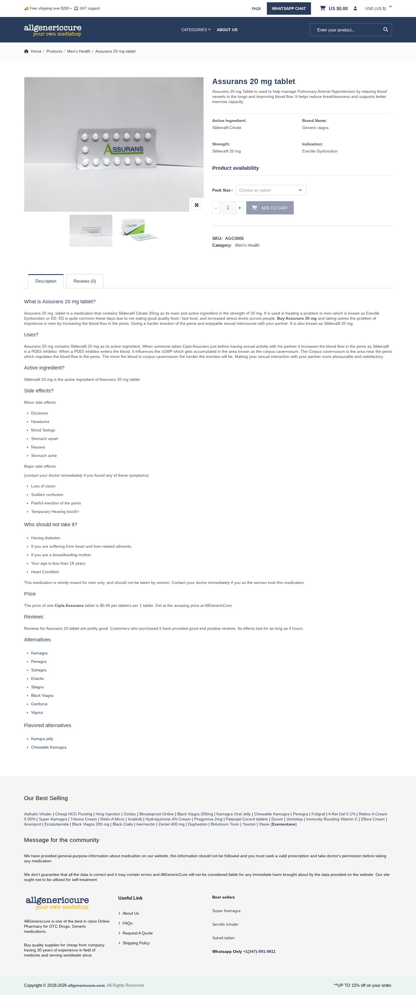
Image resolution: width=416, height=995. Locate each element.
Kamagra (39, 653)
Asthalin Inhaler (38, 814)
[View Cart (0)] (323, 9)
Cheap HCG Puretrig (73, 814)
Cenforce (39, 704)
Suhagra (38, 670)
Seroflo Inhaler (225, 924)
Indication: (312, 144)
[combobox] (375, 8)
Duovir (277, 819)
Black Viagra (42, 695)
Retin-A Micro (112, 819)
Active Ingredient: (229, 120)
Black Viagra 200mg (195, 814)
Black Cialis (123, 824)
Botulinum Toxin (225, 824)
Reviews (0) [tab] (85, 281)
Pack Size (221, 190)
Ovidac (130, 814)
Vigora (37, 712)
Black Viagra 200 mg (90, 824)
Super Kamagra (53, 819)
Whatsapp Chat (289, 8)
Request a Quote (138, 933)
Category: (222, 245)
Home (36, 51)
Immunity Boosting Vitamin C (332, 819)
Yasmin (249, 824)
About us (131, 913)
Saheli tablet (223, 938)
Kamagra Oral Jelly (233, 814)
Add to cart (274, 208)
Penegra (38, 661)
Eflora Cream (373, 819)
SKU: (217, 238)
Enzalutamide (56, 824)
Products (54, 51)
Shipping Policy (136, 943)
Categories (194, 29)
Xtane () (278, 824)
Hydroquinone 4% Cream (168, 819)
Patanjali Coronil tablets (247, 819)
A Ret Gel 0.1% (341, 814)
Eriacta (37, 678)
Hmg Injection (108, 814)
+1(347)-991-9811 (259, 951)
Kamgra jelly (42, 738)
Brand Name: (314, 120)
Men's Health (79, 51)
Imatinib (135, 819)
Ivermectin (145, 824)
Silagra (37, 687)
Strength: (221, 144)
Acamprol (32, 824)
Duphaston (197, 824)
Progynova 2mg (208, 819)
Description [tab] (45, 281)
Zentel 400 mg (171, 824)
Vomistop (294, 819)
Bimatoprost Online (157, 814)
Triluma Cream (83, 819)
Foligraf (318, 814)
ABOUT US (227, 29)
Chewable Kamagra (49, 747)
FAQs (256, 9)
